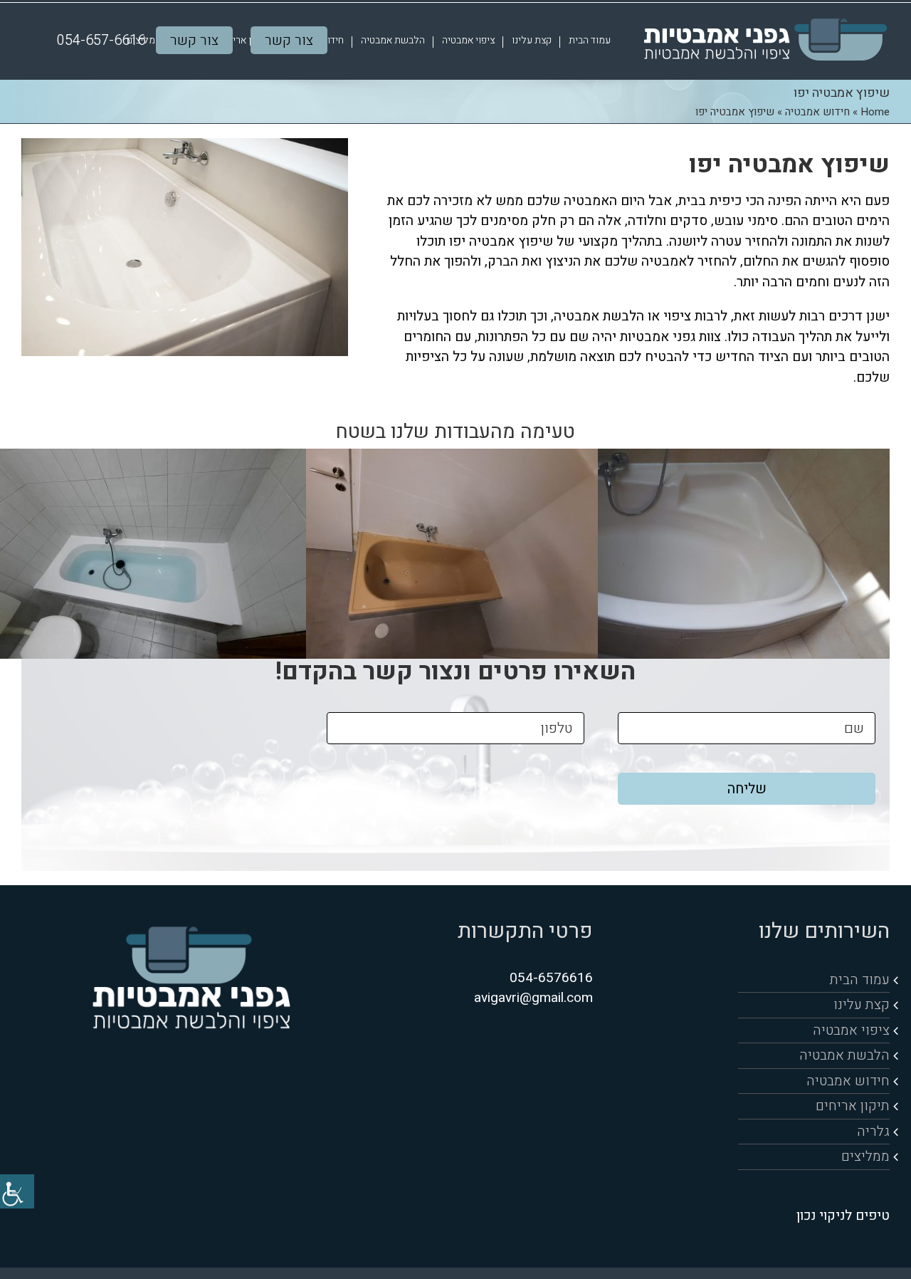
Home (875, 112)
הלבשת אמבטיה (844, 1055)
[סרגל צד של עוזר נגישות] (17, 1191)
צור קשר (289, 40)
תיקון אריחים (853, 1106)
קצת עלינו (861, 1005)
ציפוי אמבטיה (851, 1030)
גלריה (873, 1132)
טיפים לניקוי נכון (843, 1216)
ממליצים (865, 1156)
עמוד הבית (860, 980)
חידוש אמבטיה (817, 112)
